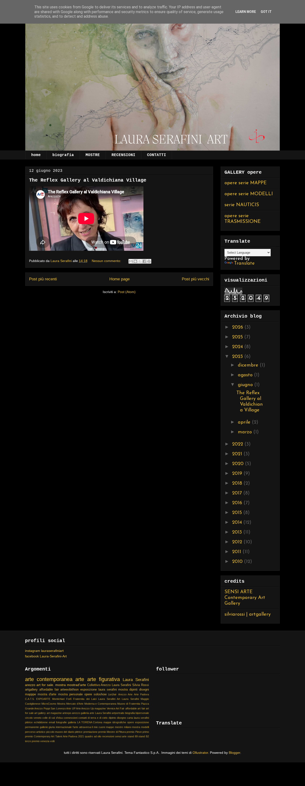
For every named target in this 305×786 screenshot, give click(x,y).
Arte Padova (141, 694)
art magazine (54, 713)
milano (127, 727)
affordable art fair (135, 708)
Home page (119, 279)
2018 (238, 483)
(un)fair (112, 694)
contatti (82, 717)
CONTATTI (156, 155)
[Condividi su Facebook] (144, 261)
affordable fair (49, 689)
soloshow (100, 694)
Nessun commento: (107, 261)
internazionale (64, 727)
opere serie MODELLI (248, 194)
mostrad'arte (76, 685)
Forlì (68, 698)
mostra (60, 685)
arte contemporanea (48, 679)
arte (79, 679)
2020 (238, 463)
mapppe (30, 694)
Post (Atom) (127, 292)
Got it (266, 12)
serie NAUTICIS (241, 205)
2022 (238, 444)
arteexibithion (69, 689)
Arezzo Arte (125, 694)
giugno (246, 385)
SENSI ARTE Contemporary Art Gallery (244, 598)
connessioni (70, 717)
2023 (238, 356)
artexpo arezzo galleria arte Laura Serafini (86, 713)
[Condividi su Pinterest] (149, 261)
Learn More (245, 12)
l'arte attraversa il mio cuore (89, 727)
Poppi (47, 708)
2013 (237, 532)
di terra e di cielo (97, 717)
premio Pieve (134, 731)
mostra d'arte (47, 694)
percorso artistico (35, 731)
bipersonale (142, 713)
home (36, 155)
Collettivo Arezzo (99, 685)
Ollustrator (200, 753)
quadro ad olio (93, 736)
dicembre (249, 365)
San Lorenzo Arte (61, 708)
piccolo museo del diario (60, 731)
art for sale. (45, 685)
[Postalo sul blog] (135, 261)
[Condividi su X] (139, 261)
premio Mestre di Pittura (112, 731)
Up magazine (98, 708)
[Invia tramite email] (130, 261)
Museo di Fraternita (128, 703)
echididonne (41, 722)
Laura (115, 685)
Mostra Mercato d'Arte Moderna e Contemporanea (87, 703)
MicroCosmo (48, 703)
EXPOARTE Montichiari (50, 698)
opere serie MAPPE (245, 183)
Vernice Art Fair (116, 708)
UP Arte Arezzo (81, 708)
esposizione (88, 689)
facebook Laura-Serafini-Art (46, 656)
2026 (238, 327)
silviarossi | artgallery (247, 614)
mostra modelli (140, 727)
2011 (237, 552)
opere (88, 694)
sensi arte (121, 736)
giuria (52, 727)
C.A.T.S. (30, 698)
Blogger (234, 753)
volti (52, 741)
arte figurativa (103, 679)
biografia (63, 155)
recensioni (108, 736)
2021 (238, 454)
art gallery (40, 713)
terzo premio (32, 741)
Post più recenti (43, 279)
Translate (244, 263)
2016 (238, 503)
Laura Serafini (136, 679)
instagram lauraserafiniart (44, 651)
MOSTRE (93, 155)
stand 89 (132, 736)
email (52, 722)
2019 (238, 473)
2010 (238, 561)
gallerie (44, 727)
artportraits (118, 713)
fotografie (61, 722)
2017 (237, 493)
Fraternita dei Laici (85, 698)
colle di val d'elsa (52, 717)
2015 (237, 512)
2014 (237, 522)
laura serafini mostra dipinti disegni (123, 689)
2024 (238, 347)
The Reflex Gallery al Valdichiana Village (87, 180)
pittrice (78, 731)
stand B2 (143, 736)
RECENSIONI (123, 155)
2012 (238, 542)
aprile (245, 422)
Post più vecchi (195, 279)
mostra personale (70, 694)
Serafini (126, 685)
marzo (245, 432)
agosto (246, 375)
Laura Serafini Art (109, 698)
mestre (119, 727)
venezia (44, 741)
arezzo (30, 685)
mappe (110, 727)
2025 (238, 337)
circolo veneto (33, 717)
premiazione (90, 731)
